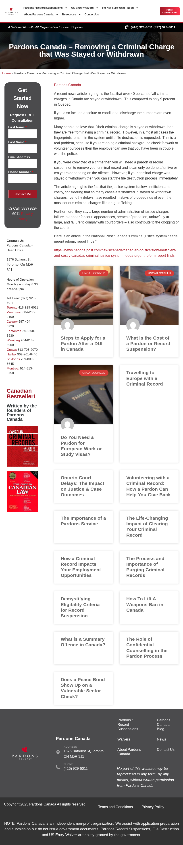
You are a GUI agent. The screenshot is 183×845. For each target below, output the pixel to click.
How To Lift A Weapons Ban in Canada (144, 604)
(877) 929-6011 (164, 27)
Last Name (17, 142)
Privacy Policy (153, 807)
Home (6, 73)
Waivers (123, 739)
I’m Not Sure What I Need (118, 7)
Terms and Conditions (115, 807)
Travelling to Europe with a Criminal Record (144, 378)
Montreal (13, 368)
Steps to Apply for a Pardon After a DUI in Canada (83, 343)
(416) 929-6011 (142, 27)
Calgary (12, 321)
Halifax (11, 354)
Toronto (12, 307)
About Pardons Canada (39, 14)
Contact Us (92, 14)
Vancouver (14, 312)
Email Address (19, 157)
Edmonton (14, 331)
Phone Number (20, 172)
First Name (17, 127)
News (161, 739)
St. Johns (13, 359)
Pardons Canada (67, 85)
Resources (69, 14)
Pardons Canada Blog (163, 724)
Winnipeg (13, 340)
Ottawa (12, 349)
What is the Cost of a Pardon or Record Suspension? (148, 343)
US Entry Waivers (82, 7)
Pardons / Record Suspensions (43, 7)
